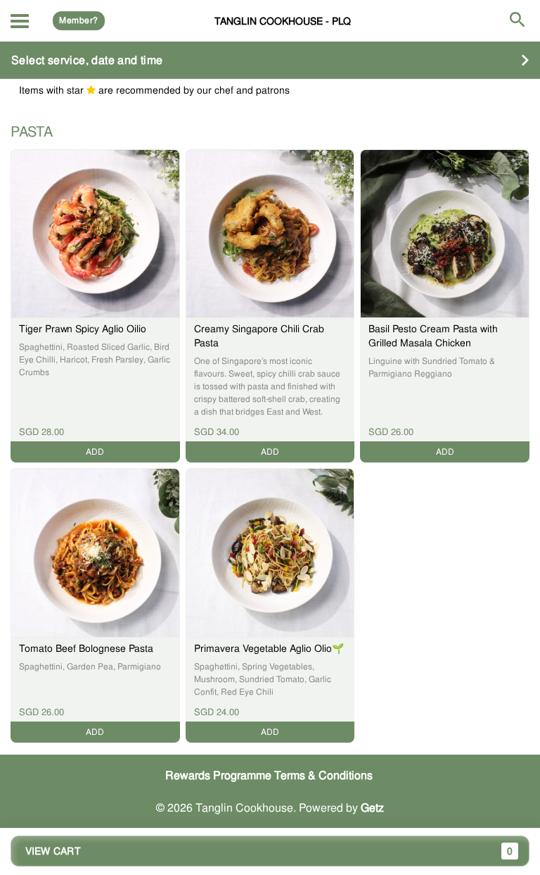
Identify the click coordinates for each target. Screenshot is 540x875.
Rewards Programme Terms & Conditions (269, 775)
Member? (78, 20)
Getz (372, 807)
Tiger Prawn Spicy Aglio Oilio (82, 328)
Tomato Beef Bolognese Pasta (86, 648)
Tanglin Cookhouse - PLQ (282, 21)
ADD (95, 452)
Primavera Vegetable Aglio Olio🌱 (269, 648)
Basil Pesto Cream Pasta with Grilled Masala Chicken (433, 335)
